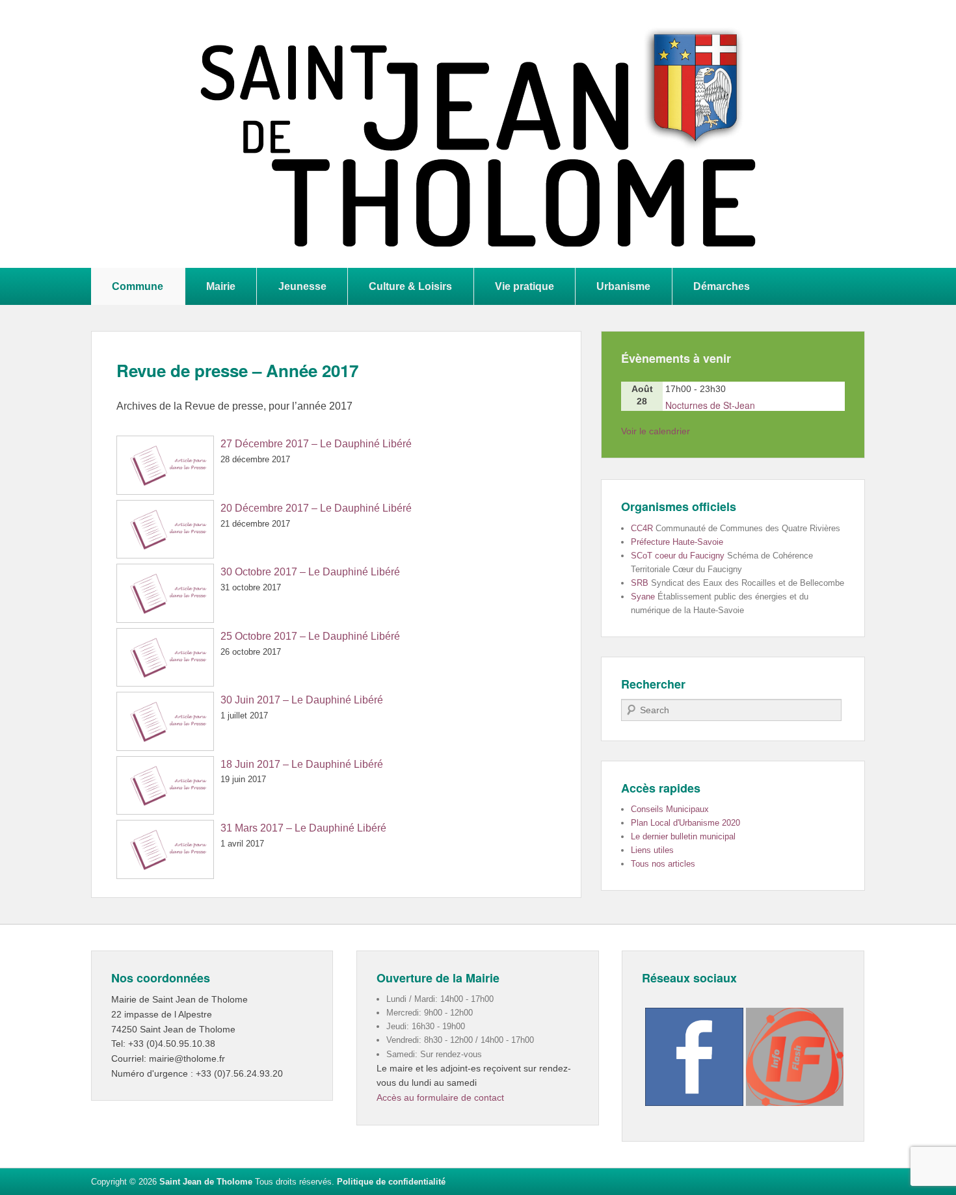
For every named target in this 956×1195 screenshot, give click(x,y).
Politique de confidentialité (391, 1182)
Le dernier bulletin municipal (683, 836)
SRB (639, 583)
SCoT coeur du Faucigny (677, 555)
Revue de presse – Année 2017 (237, 370)
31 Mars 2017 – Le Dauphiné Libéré (303, 828)
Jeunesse (302, 286)
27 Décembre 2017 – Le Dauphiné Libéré (316, 443)
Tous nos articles (663, 864)
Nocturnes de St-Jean (710, 405)
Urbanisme (623, 286)
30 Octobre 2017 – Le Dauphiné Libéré (310, 571)
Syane (643, 596)
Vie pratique (524, 286)
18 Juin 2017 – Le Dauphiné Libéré (301, 764)
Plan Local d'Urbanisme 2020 (685, 823)
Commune (137, 286)
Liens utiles (652, 850)
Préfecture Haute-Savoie (677, 542)
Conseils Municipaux (670, 809)
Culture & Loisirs (410, 286)
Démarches (721, 286)
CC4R (642, 528)
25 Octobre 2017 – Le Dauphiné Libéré (310, 636)
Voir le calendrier (655, 431)
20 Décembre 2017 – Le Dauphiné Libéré (316, 508)
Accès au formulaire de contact (440, 1097)
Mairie (220, 286)
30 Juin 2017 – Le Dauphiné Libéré (301, 699)
